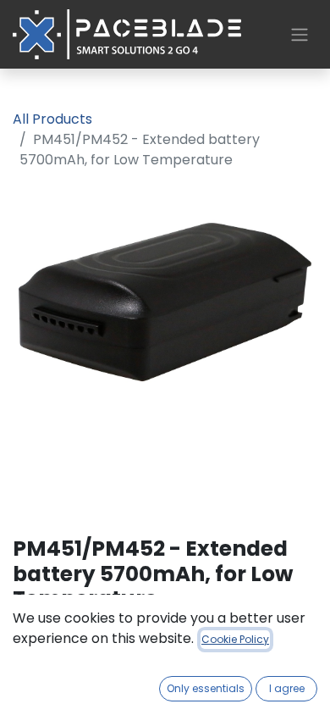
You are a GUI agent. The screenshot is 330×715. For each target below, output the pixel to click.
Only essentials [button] (206, 688)
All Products (52, 119)
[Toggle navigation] (299, 34)
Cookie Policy (235, 639)
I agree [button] (287, 688)
